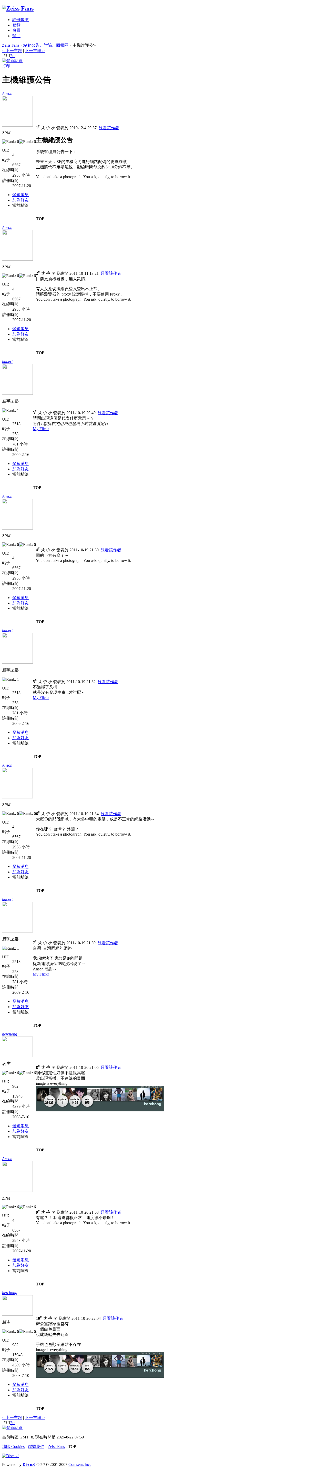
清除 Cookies (13, 1446)
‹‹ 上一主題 (12, 50)
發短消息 (20, 194)
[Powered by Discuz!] (10, 1456)
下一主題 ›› (35, 50)
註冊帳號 (20, 19)
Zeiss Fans (10, 45)
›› (13, 56)
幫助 (16, 36)
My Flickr (41, 429)
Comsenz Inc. (79, 1464)
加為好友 (20, 200)
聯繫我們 (36, 1446)
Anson (7, 93)
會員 (16, 30)
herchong (9, 1034)
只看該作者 (109, 128)
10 (39, 1318)
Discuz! (29, 1464)
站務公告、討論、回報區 (45, 45)
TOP (40, 219)
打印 (6, 66)
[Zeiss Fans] (18, 8)
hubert (7, 361)
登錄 (16, 25)
